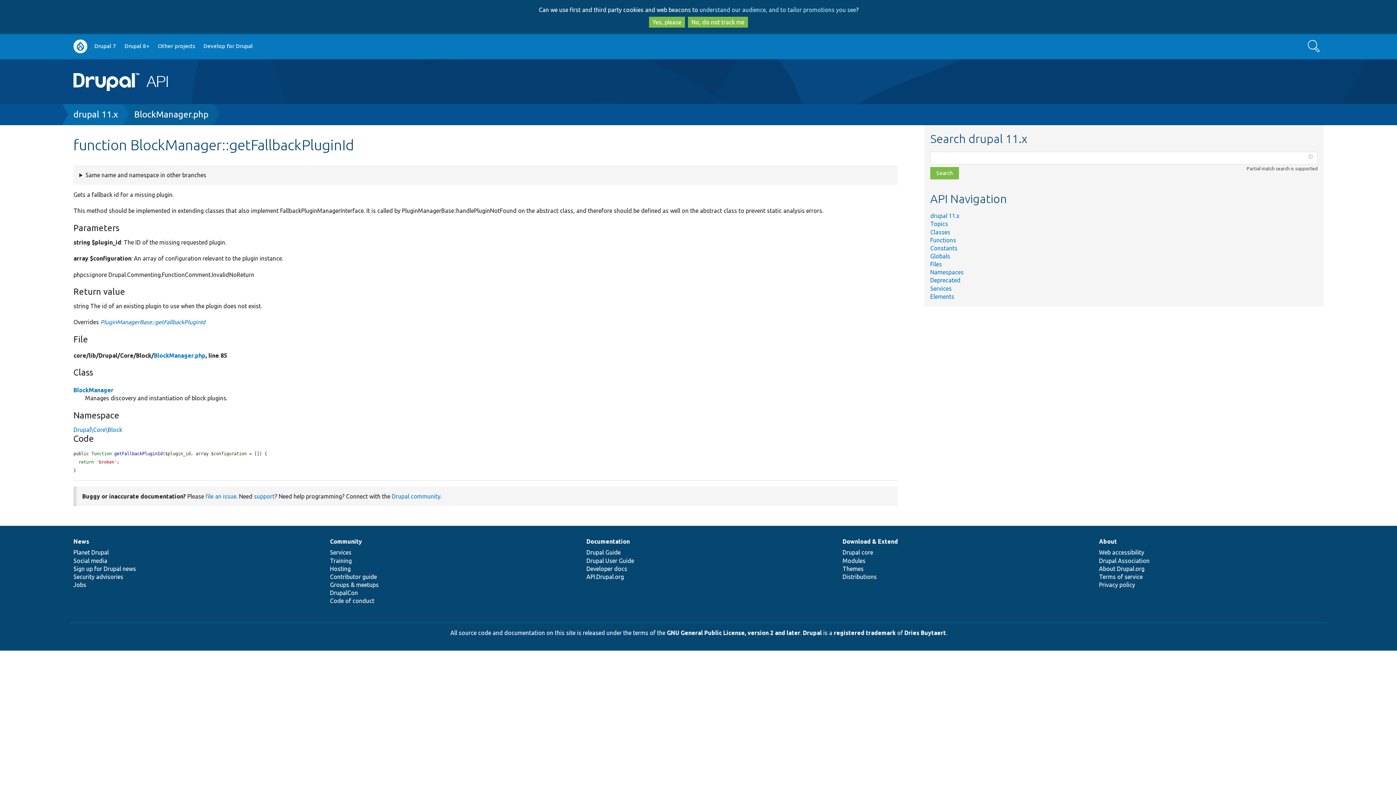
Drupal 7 (105, 46)
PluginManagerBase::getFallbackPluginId (152, 322)
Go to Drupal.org (80, 46)
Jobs (79, 584)
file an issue (221, 496)
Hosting (340, 568)
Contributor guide (353, 576)
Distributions (860, 576)
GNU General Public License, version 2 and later (733, 633)
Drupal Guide (603, 552)
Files (936, 264)
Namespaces (947, 272)
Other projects (176, 46)
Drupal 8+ (137, 46)
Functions (943, 240)
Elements (942, 296)
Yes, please (667, 22)
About (1108, 541)
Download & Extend (870, 541)
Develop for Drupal (228, 46)
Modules (854, 560)
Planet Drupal (91, 552)
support (264, 496)
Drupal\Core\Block (97, 429)
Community (346, 541)
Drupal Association (1124, 560)
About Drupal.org (1122, 568)
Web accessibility (1121, 552)
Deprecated (945, 280)
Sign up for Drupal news (104, 568)
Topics (939, 224)
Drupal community (416, 496)
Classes (940, 232)
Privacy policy (1117, 584)
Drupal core (858, 552)
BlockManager (93, 390)
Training (341, 560)
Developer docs (606, 568)
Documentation (608, 541)
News (81, 541)
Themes (853, 568)
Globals (940, 256)
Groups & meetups (354, 584)
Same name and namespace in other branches (145, 175)
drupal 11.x (95, 114)
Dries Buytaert (925, 633)
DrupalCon (344, 593)
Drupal (812, 633)
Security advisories (98, 576)
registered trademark (865, 633)
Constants (944, 248)
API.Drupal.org (605, 576)
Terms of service (1121, 576)
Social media (90, 560)
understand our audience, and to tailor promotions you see (778, 10)
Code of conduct (352, 601)
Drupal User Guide (610, 560)
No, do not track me (718, 22)
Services (941, 288)
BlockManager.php (171, 114)
